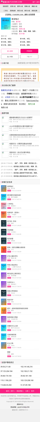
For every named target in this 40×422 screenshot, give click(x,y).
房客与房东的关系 (10, 104)
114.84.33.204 (6, 385)
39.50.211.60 (5, 366)
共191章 (22, 34)
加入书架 (10, 57)
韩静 (29, 31)
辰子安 (18, 22)
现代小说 (31, 104)
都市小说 (20, 6)
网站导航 (20, 391)
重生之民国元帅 (15, 100)
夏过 (20, 31)
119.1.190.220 (6, 380)
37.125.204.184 (6, 371)
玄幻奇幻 (22, 104)
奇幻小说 (20, 11)
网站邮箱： (14, 407)
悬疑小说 (34, 6)
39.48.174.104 (6, 376)
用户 (34, 2)
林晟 (24, 31)
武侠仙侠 (13, 11)
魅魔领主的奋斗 (11, 90)
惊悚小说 (27, 6)
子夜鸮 (13, 93)
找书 (38, 2)
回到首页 (5, 6)
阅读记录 (34, 11)
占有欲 (11, 97)
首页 (7, 391)
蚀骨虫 (34, 31)
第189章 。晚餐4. (6, 42)
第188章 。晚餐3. (25, 42)
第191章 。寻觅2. (6, 39)
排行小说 (27, 11)
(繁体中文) (20, 404)
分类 (26, 391)
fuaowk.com (16, 2)
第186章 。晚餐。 (25, 45)
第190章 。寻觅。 (25, 39)
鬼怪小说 (4, 107)
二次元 (6, 11)
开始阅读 (29, 51)
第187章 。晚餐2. (6, 45)
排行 (12, 391)
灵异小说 (22, 29)
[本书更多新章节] (32, 63)
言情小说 (13, 6)
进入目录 (10, 51)
